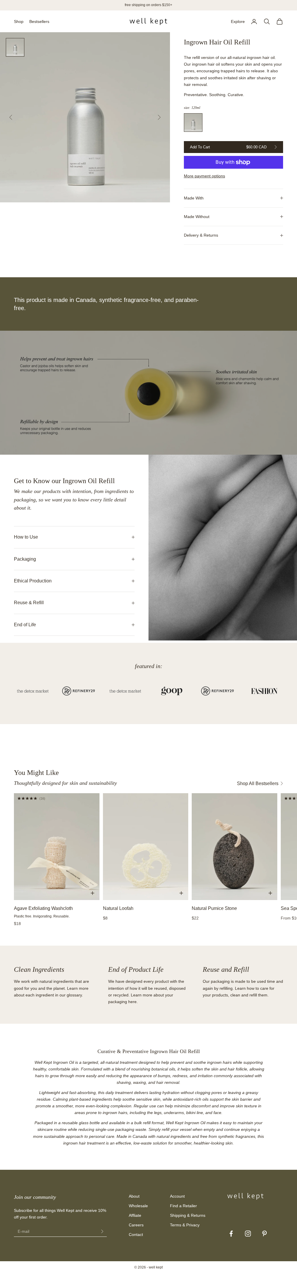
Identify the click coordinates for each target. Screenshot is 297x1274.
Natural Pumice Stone (214, 908)
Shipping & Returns (187, 1215)
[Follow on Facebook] (231, 1233)
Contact (136, 1234)
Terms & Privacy (185, 1225)
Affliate (135, 1215)
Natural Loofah (118, 908)
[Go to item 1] (15, 47)
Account (177, 1196)
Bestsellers (39, 21)
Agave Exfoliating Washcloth (43, 908)
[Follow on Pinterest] (264, 1233)
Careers (136, 1225)
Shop (18, 21)
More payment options (204, 176)
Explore (238, 21)
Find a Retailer (183, 1205)
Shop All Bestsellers (257, 783)
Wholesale (138, 1205)
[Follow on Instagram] (248, 1233)
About (134, 1196)
